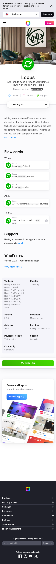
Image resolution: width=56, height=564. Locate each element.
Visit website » (10, 339)
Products (6, 498)
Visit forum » (9, 350)
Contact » (34, 339)
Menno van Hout (37, 318)
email (20, 243)
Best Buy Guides (9, 502)
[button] (21, 14)
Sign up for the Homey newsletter (28, 538)
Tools (6, 329)
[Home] (28, 23)
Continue (47, 14)
